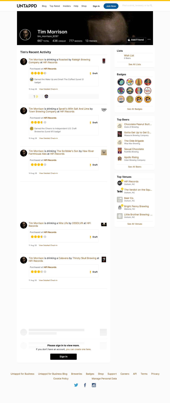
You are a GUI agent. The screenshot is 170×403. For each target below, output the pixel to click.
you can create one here (78, 349)
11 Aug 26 (33, 245)
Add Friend (137, 39)
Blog (44, 6)
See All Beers (134, 166)
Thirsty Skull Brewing (84, 258)
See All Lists (135, 64)
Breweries (76, 373)
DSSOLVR (77, 223)
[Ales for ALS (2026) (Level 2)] (130, 91)
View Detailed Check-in (48, 89)
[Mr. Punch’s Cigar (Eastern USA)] (148, 82)
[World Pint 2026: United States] (121, 91)
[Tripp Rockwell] (46, 96)
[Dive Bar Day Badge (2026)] (139, 82)
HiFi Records (50, 62)
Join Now (111, 6)
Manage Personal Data (104, 378)
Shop (84, 6)
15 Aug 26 (33, 89)
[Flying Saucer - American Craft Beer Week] (139, 91)
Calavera (63, 258)
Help (76, 6)
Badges (90, 373)
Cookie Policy (61, 378)
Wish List (129, 55)
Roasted (63, 59)
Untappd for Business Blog (52, 373)
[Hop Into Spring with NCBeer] (130, 99)
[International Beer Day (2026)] (121, 82)
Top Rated (55, 6)
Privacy (155, 373)
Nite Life (63, 223)
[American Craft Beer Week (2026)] (148, 91)
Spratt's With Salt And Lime (74, 108)
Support (112, 373)
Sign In (96, 6)
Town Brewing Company (43, 111)
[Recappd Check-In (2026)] (130, 82)
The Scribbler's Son (67, 151)
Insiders (67, 6)
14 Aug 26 (33, 173)
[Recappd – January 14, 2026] (139, 99)
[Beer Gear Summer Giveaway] (121, 99)
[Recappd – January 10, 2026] (148, 99)
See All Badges (134, 109)
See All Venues (134, 224)
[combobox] (137, 5)
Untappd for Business (22, 373)
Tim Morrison (36, 59)
